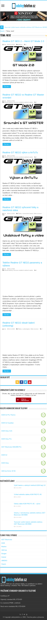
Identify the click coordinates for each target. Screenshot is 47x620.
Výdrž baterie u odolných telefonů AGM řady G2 (30, 485)
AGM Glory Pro (6, 439)
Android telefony (8, 102)
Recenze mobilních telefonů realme (23, 102)
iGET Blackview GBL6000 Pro (11, 447)
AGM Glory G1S (6, 431)
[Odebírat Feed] (46, 36)
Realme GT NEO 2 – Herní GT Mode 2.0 (23, 41)
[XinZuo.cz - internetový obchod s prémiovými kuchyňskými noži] (23, 16)
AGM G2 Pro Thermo (8, 415)
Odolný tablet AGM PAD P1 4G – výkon (27, 504)
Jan (5, 44)
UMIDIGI (4, 560)
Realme (3, 546)
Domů (2, 31)
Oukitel (3, 557)
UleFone (4, 550)
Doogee (3, 553)
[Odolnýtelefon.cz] (23, 5)
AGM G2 (4, 455)
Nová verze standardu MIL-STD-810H (12, 606)
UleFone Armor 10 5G (8, 471)
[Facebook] (21, 382)
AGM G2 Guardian (7, 423)
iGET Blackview (6, 539)
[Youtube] (29, 382)
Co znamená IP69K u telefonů (10, 603)
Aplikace (20, 44)
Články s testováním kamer (25, 213)
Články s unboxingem (24, 329)
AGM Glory (5, 463)
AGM (3, 543)
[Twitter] (25, 382)
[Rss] (17, 382)
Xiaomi (3, 564)
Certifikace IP (4, 596)
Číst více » (7, 86)
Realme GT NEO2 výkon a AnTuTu (20, 152)
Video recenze (38, 213)
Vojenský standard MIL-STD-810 (11, 599)
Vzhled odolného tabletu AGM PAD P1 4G (28, 494)
